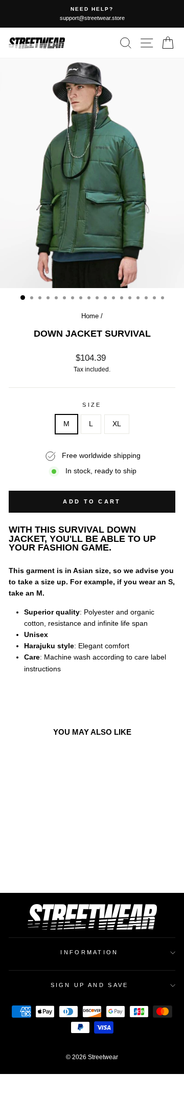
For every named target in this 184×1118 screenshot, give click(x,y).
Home (90, 316)
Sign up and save (90, 985)
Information (89, 952)
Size (91, 405)
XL (116, 424)
